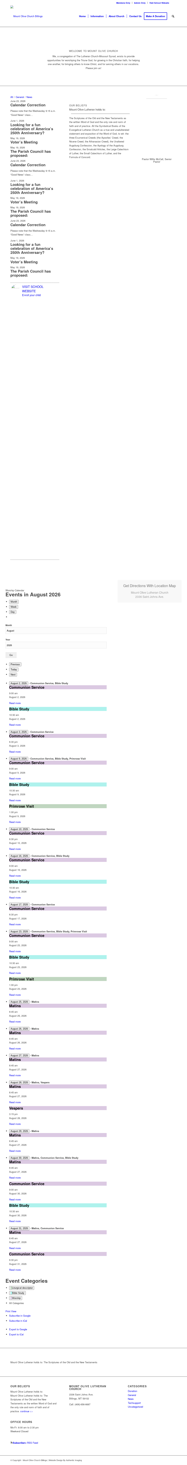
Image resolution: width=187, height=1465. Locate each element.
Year (7, 639)
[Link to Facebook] (174, 2)
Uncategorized (135, 1406)
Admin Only (140, 2)
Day (13, 612)
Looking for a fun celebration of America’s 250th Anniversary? (31, 128)
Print (10, 1311)
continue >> (26, 1411)
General (132, 1395)
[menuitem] (123, 3)
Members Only (123, 2)
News (131, 1399)
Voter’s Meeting (24, 142)
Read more (15, 703)
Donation (132, 1391)
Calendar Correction (27, 104)
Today (14, 669)
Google (19, 1315)
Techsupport (134, 1403)
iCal (18, 1320)
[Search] (173, 16)
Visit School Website (159, 2)
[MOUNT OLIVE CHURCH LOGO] (26, 16)
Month (14, 601)
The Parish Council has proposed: (30, 153)
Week (14, 606)
